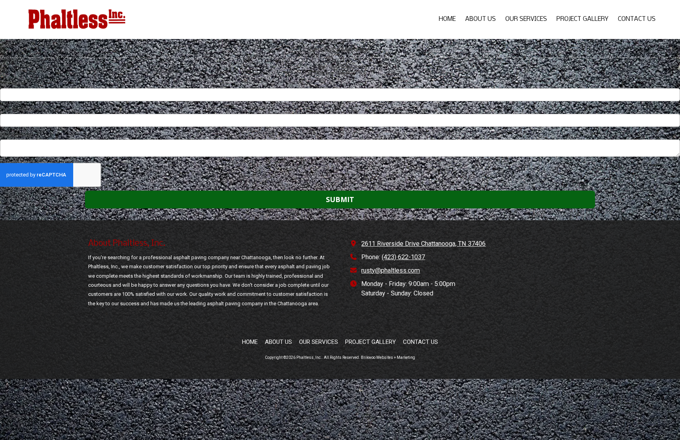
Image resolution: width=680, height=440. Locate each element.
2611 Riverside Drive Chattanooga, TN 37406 (423, 243)
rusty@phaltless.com (390, 270)
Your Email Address (22, 109)
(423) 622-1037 (403, 257)
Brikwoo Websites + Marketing (388, 357)
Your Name (12, 83)
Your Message (16, 134)
